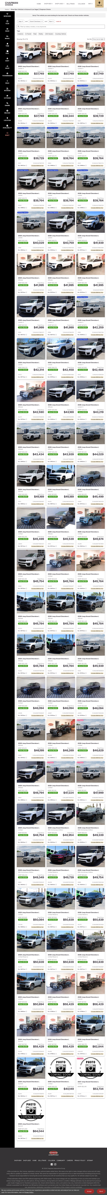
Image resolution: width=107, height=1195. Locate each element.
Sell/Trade (71, 4)
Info (90, 3)
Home (39, 4)
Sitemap (90, 1160)
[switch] (20, 34)
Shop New (47, 3)
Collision (81, 4)
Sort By (89, 39)
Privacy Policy (80, 1160)
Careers (70, 1160)
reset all (58, 21)
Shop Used (59, 3)
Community (61, 1160)
